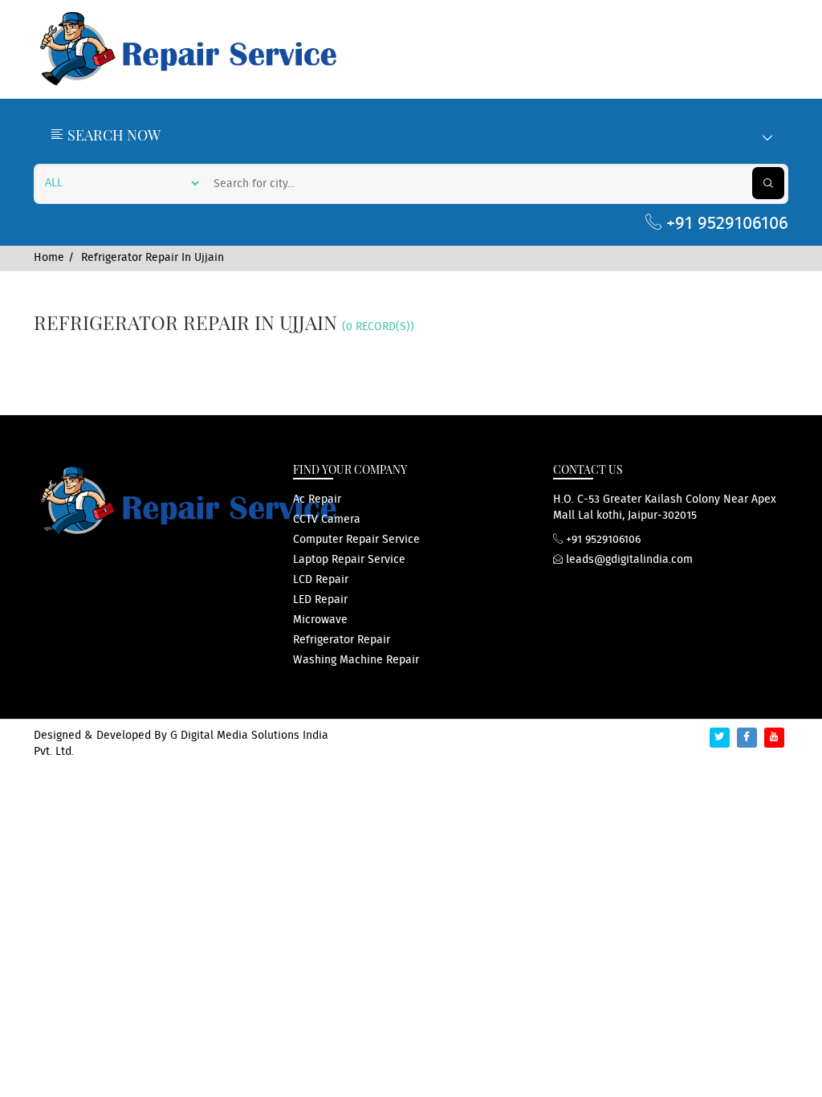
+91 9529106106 (724, 223)
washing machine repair (356, 660)
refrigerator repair (341, 640)
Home (49, 258)
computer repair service (356, 539)
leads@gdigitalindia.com (628, 560)
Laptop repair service (349, 560)
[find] (768, 183)
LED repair (320, 600)
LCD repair (320, 580)
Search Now (112, 135)
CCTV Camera (326, 519)
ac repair (317, 499)
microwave (320, 620)
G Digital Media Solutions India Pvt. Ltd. (181, 744)
